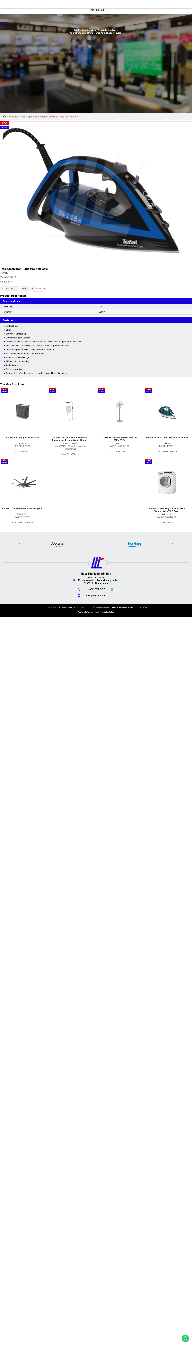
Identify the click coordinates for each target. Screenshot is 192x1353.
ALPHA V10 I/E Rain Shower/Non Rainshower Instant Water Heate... (70, 439)
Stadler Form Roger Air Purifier (22, 437)
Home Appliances (31, 116)
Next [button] (172, 543)
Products (14, 116)
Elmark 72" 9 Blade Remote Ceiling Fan (22, 508)
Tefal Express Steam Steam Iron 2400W (167, 437)
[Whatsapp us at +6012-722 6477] (112, 590)
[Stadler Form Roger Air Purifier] (22, 411)
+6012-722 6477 (96, 589)
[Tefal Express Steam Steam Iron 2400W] (166, 411)
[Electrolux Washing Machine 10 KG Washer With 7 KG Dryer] (166, 482)
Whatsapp (9, 289)
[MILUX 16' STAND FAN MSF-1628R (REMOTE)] (119, 411)
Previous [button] (20, 543)
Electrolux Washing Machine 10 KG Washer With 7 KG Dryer (167, 510)
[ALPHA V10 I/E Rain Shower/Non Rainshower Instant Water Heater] (70, 411)
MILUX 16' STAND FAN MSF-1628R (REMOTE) (119, 439)
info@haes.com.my (96, 595)
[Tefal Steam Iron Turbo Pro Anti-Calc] (96, 193)
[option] (57, 544)
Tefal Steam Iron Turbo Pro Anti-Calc (60, 116)
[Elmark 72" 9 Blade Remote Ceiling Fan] (22, 482)
